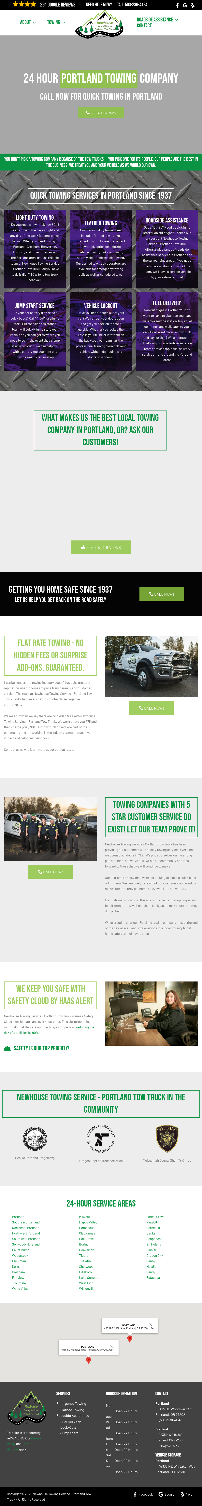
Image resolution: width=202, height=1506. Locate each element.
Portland (18, 1217)
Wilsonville (86, 1288)
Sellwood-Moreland (26, 1244)
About (25, 22)
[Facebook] (177, 5)
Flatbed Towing (72, 1410)
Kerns (16, 1266)
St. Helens (153, 1244)
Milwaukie (86, 1217)
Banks (150, 1233)
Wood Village (21, 1288)
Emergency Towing (71, 1403)
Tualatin (85, 1261)
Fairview (18, 1277)
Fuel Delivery (70, 1422)
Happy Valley (88, 1222)
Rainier (151, 1250)
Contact (144, 26)
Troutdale (19, 1283)
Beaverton (86, 1250)
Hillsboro (85, 1272)
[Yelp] (192, 5)
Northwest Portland (26, 1233)
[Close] (111, 1346)
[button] (33, 22)
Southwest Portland (26, 1239)
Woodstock (20, 1255)
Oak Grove (86, 1239)
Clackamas (87, 1233)
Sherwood (86, 1266)
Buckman (19, 1261)
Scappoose (154, 1239)
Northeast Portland (25, 1228)
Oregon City (154, 1255)
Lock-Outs (68, 1427)
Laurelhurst (20, 1250)
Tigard (83, 1255)
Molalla (151, 1266)
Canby (150, 1261)
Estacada (153, 1277)
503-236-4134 (136, 5)
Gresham (18, 1272)
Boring (84, 1244)
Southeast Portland (26, 1222)
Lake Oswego (88, 1277)
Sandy (150, 1272)
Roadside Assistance (155, 20)
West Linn (86, 1283)
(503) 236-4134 (170, 1420)
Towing (53, 22)
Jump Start (69, 1433)
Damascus (86, 1228)
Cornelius (153, 1228)
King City (152, 1222)
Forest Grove (155, 1217)
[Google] (185, 5)
